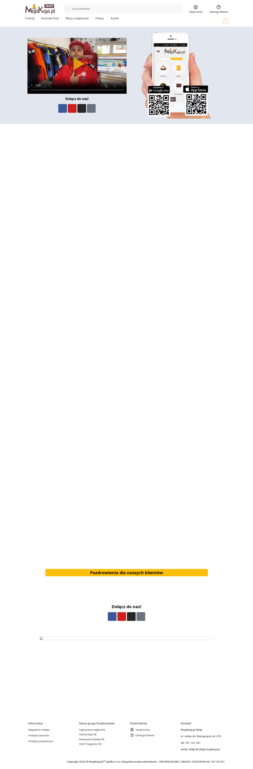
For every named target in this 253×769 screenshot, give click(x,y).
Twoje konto (196, 11)
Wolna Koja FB (88, 734)
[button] (221, 21)
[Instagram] (81, 108)
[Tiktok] (91, 108)
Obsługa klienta (218, 11)
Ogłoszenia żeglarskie (92, 729)
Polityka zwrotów (38, 735)
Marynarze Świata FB (91, 739)
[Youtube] (72, 108)
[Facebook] (62, 108)
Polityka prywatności (40, 741)
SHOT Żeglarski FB (90, 744)
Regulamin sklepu (39, 729)
